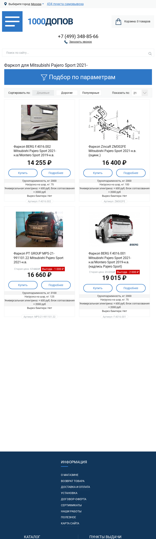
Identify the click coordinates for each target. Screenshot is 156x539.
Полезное (68, 517)
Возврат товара (72, 481)
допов (50, 21)
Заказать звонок (80, 41)
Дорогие (67, 92)
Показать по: (121, 92)
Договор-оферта (73, 499)
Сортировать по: (19, 92)
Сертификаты (71, 505)
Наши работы (71, 511)
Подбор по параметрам (82, 77)
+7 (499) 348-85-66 (78, 36)
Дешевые (43, 92)
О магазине (69, 475)
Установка (69, 493)
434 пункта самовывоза (65, 4)
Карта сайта (70, 523)
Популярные (90, 92)
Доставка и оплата (75, 487)
